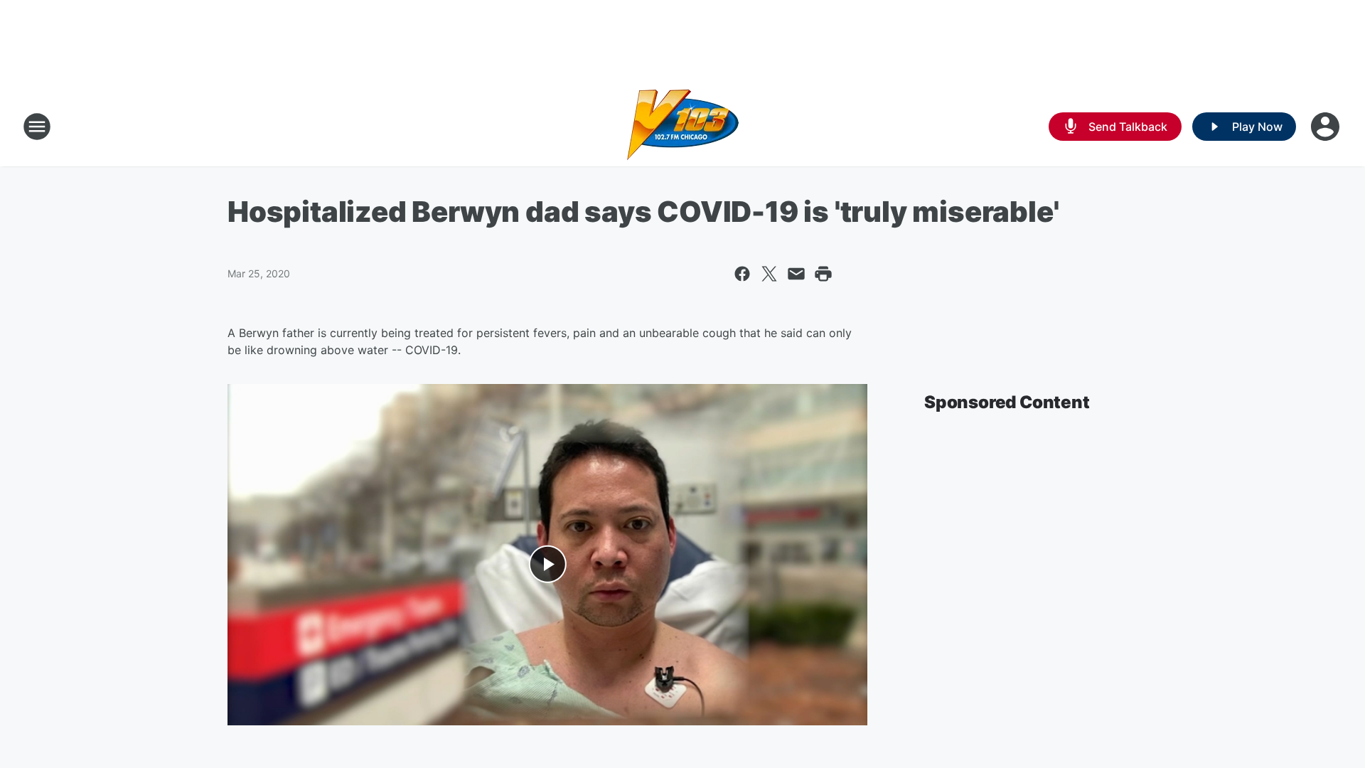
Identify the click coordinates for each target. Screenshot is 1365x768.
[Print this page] (823, 274)
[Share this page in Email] (796, 274)
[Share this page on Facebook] (742, 274)
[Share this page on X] (769, 274)
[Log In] (1326, 126)
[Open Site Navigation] (37, 126)
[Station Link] (683, 127)
